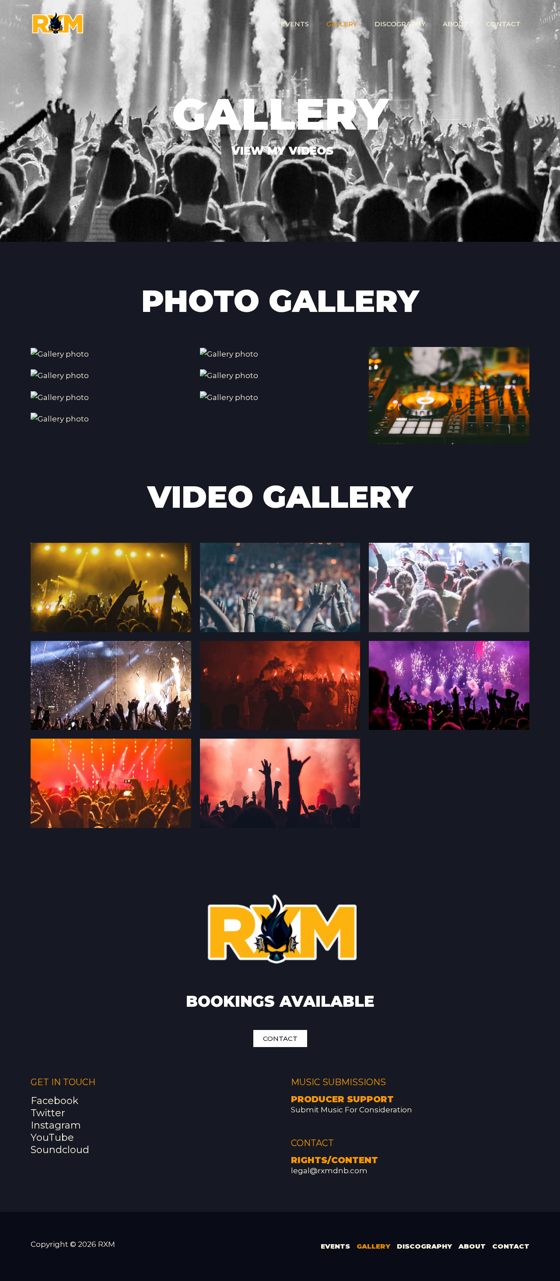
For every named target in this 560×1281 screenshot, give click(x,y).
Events (295, 24)
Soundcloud (60, 1150)
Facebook (54, 1101)
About (456, 24)
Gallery (341, 24)
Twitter (48, 1113)
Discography (399, 24)
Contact (503, 24)
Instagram (56, 1125)
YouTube (52, 1137)
